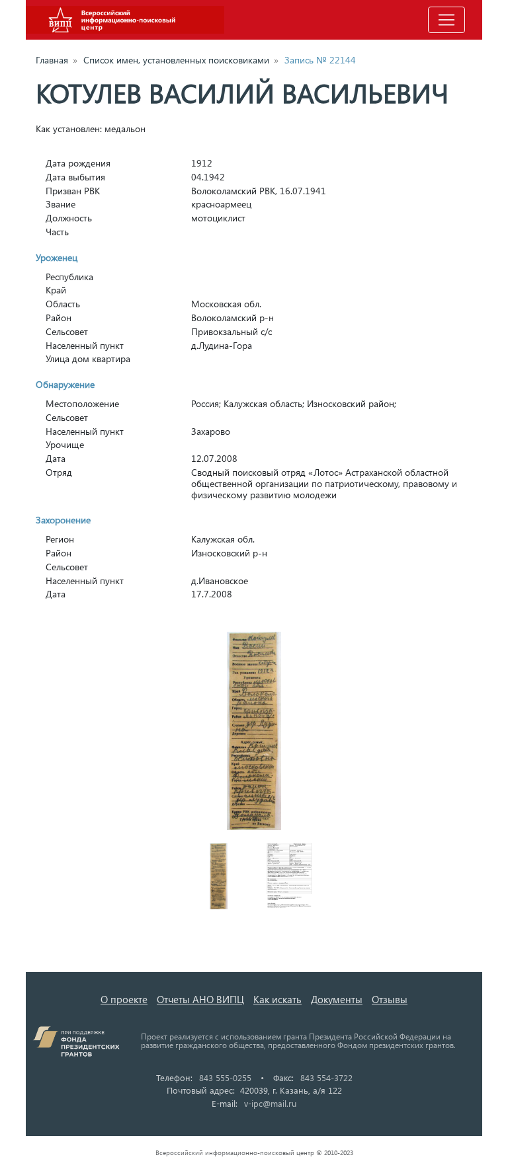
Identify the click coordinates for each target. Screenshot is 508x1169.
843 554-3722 (326, 1077)
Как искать (277, 999)
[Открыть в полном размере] (254, 731)
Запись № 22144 (320, 60)
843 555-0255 (225, 1077)
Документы (336, 999)
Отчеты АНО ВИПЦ (200, 999)
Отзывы (389, 999)
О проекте (124, 999)
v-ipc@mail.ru (270, 1103)
